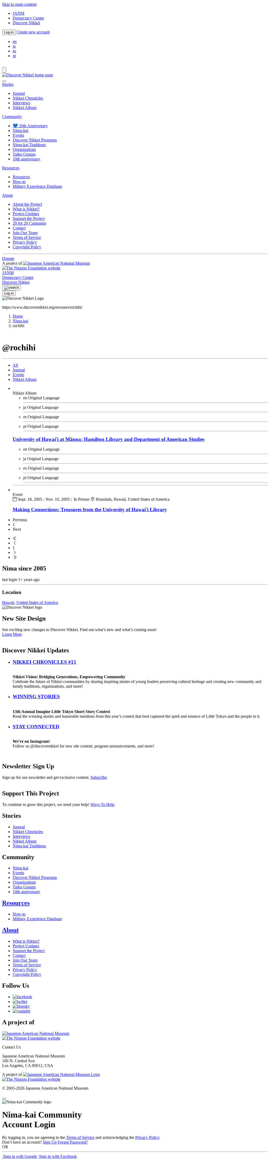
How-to (19, 181)
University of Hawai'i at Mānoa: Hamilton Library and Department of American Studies (108, 439)
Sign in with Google (19, 1156)
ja (14, 46)
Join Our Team (25, 232)
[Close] (4, 81)
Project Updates (26, 213)
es (14, 51)
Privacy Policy (25, 242)
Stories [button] (7, 84)
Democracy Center (28, 18)
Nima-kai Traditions (29, 144)
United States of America (37, 602)
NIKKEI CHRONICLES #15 (44, 662)
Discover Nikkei (26, 23)
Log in (8, 32)
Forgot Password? (73, 1142)
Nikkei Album (24, 107)
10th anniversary (26, 159)
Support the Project (29, 218)
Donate (8, 258)
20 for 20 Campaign (29, 223)
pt (14, 55)
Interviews (21, 103)
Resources (21, 177)
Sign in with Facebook (57, 1156)
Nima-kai (20, 130)
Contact (19, 228)
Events (18, 135)
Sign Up (50, 1142)
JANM (18, 13)
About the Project (27, 204)
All (15, 365)
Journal (19, 93)
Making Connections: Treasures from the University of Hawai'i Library (90, 509)
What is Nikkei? (26, 209)
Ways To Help (102, 804)
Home (18, 316)
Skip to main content (19, 4)
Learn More (12, 634)
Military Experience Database (37, 186)
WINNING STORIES (36, 696)
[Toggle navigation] (4, 70)
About (10, 930)
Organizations (24, 149)
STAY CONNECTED (36, 726)
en (15, 41)
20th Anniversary (30, 126)
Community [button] (12, 116)
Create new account (33, 32)
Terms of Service (27, 237)
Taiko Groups (24, 154)
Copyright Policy (27, 247)
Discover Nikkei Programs (35, 140)
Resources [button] (10, 168)
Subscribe (98, 777)
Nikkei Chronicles (28, 98)
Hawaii (8, 602)
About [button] (7, 195)
